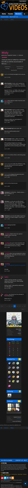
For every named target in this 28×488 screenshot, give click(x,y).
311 (14, 306)
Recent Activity (20, 66)
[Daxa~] (13, 409)
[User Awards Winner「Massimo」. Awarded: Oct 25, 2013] (9, 374)
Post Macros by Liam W (17, 480)
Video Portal (20, 474)
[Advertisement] (14, 36)
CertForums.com (19, 487)
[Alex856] (9, 405)
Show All (19, 412)
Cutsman (6, 192)
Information (20, 68)
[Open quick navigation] (27, 19)
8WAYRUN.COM (18, 425)
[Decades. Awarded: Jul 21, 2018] (9, 369)
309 (9, 306)
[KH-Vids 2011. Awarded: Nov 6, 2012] (9, 383)
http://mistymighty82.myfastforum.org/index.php (15, 265)
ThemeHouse (18, 482)
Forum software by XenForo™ (6, 480)
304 (19, 401)
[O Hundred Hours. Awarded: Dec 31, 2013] (18, 369)
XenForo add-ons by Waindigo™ (7, 484)
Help (25, 460)
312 (17, 306)
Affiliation (8, 475)
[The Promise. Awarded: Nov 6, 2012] (18, 365)
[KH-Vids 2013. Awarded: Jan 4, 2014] (13, 369)
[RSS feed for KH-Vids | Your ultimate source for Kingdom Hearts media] (12, 478)
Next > (23, 309)
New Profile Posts (14, 16)
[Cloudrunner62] (9, 409)
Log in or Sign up (23, 1)
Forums (10, 14)
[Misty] (9, 395)
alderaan (19, 418)
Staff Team (3, 475)
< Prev (1, 306)
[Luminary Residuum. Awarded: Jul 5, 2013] (18, 374)
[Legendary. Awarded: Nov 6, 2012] (18, 383)
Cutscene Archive (7, 474)
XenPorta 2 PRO (3, 425)
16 (19, 359)
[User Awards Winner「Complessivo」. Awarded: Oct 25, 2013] (13, 374)
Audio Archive (14, 474)
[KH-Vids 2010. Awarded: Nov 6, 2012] (13, 383)
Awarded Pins (14, 70)
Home (4, 14)
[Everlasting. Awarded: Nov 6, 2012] (13, 365)
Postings (7, 68)
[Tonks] (17, 405)
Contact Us (19, 460)
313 (20, 306)
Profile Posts (7, 66)
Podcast (24, 474)
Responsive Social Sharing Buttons (7, 487)
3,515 (20, 331)
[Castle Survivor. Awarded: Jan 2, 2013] (9, 378)
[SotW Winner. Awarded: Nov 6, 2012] (18, 378)
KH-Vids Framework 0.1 (5, 481)
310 (12, 306)
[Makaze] (17, 409)
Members (18, 14)
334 (24, 306)
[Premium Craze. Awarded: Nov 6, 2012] (9, 387)
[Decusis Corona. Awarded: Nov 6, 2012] (13, 378)
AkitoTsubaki (7, 83)
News (2, 474)
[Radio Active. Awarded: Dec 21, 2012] (9, 365)
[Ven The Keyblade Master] (13, 405)
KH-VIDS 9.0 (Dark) (6, 460)
